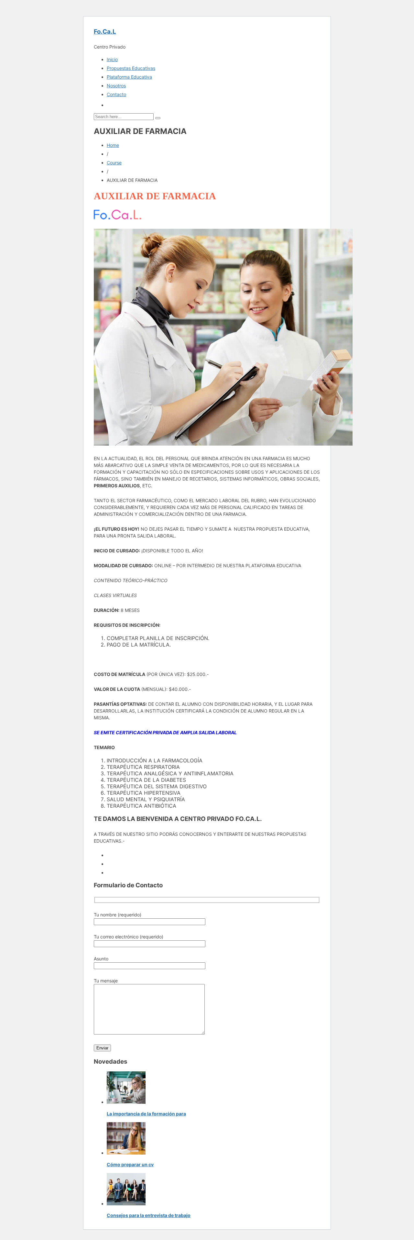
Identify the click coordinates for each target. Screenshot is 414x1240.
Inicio (112, 59)
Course (114, 162)
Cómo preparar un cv (130, 1164)
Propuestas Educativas (131, 68)
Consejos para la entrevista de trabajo (149, 1215)
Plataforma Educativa (129, 77)
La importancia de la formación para (146, 1113)
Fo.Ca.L (105, 31)
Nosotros (116, 85)
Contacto (116, 94)
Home (113, 145)
